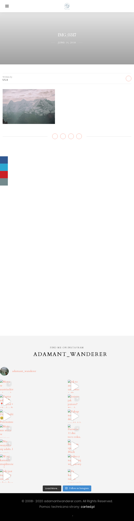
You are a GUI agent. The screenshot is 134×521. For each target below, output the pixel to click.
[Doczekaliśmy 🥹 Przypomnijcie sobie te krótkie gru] (6, 416)
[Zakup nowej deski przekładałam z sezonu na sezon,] (74, 416)
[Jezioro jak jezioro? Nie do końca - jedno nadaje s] (74, 401)
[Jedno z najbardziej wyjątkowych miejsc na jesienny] (74, 461)
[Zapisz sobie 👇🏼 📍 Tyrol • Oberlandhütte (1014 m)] (6, 401)
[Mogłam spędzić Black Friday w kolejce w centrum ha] (74, 446)
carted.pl (88, 506)
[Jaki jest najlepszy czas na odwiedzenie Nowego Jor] (6, 476)
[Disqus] (67, 194)
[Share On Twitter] (4, 167)
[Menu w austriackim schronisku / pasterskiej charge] (6, 386)
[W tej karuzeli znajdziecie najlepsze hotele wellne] (6, 461)
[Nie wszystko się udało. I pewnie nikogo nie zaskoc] (6, 446)
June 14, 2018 (67, 42)
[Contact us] (4, 182)
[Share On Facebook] (4, 160)
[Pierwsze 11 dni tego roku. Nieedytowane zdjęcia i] (74, 431)
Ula (5, 79)
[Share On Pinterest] (4, 174)
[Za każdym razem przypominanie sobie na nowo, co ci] (74, 476)
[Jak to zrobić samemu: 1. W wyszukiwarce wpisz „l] (74, 386)
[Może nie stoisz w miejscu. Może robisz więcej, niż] (6, 431)
